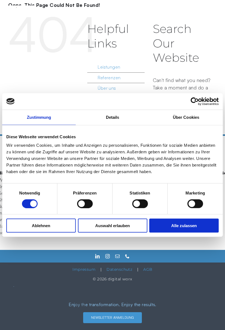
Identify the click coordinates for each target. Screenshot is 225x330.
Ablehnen (41, 225)
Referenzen (109, 77)
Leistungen (109, 67)
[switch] (85, 203)
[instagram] (107, 256)
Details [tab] (112, 117)
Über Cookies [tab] (186, 117)
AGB (147, 269)
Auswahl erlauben (112, 225)
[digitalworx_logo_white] (22, 8)
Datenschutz (119, 269)
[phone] (127, 256)
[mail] (117, 256)
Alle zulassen (184, 225)
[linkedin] (97, 256)
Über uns (107, 88)
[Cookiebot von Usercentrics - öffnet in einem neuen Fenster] (195, 101)
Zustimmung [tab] (39, 117)
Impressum (83, 269)
